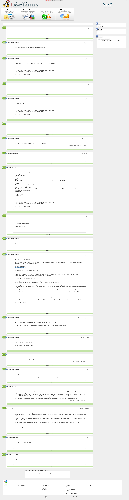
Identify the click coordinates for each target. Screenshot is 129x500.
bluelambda (87, 254)
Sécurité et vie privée (70, 489)
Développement (69, 492)
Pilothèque (44, 489)
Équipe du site (21, 484)
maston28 (87, 238)
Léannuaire (44, 486)
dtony (88, 138)
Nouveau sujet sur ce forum (103, 45)
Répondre (48, 38)
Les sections (5, 24)
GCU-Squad (57, 0)
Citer (52, 38)
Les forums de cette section (13, 24)
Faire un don (20, 486)
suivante (90, 24)
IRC (91, 485)
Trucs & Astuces (45, 485)
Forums (91, 484)
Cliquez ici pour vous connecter (32, 475)
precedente (86, 24)
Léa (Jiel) (87, 28)
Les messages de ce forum (23, 24)
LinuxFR (53, 0)
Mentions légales (21, 485)
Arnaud (87, 58)
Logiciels (68, 485)
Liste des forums (32, 470)
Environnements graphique (71, 493)
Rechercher (100, 33)
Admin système (69, 486)
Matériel (67, 490)
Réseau (67, 488)
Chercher (46, 470)
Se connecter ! (101, 26)
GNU (61, 0)
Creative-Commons (76, 496)
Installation (68, 484)
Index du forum (40, 470)
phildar (87, 42)
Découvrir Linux (45, 484)
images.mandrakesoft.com (20, 267)
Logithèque (44, 488)
